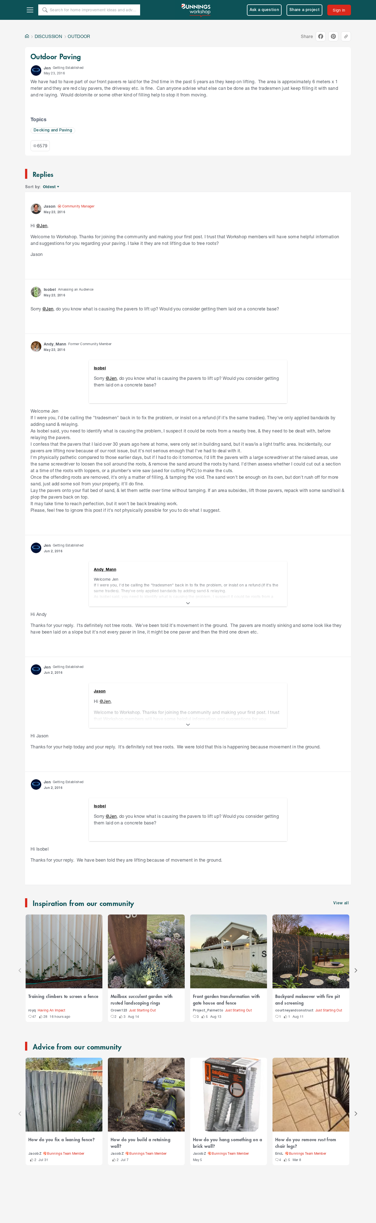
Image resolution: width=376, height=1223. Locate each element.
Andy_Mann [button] (55, 344)
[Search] (44, 9)
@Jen (41, 225)
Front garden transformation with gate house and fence (226, 999)
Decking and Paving (53, 130)
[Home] (27, 36)
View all (341, 903)
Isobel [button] (50, 289)
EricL (279, 1153)
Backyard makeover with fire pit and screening (307, 999)
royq (32, 1010)
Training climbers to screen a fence (63, 996)
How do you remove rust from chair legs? (305, 1142)
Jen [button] (47, 68)
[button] (36, 70)
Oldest (49, 187)
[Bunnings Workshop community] (196, 10)
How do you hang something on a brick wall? (227, 1142)
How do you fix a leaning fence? (61, 1139)
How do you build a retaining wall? (140, 1142)
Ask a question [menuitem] (264, 10)
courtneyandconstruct (294, 1010)
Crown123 (119, 1010)
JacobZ (35, 1153)
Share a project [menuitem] (304, 10)
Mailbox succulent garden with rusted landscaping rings (142, 999)
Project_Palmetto (208, 1010)
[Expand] (188, 603)
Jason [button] (50, 206)
